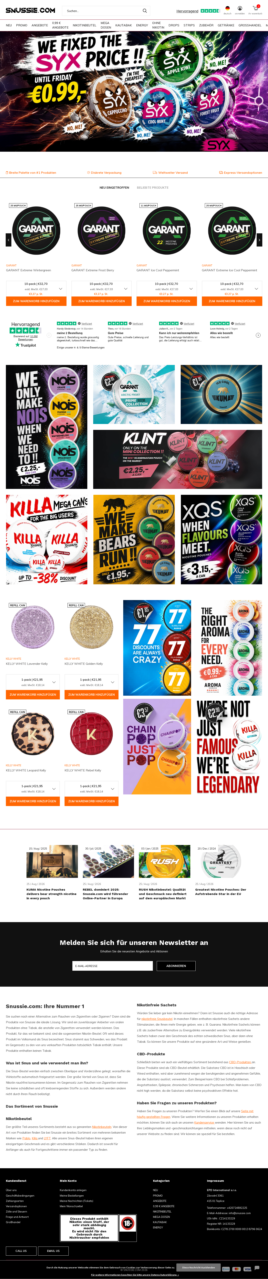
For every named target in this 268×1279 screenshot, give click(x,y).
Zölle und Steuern (16, 1211)
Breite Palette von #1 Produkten (32, 173)
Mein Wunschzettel (71, 1206)
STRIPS (189, 25)
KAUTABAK (123, 25)
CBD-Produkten (240, 1062)
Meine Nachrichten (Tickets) (76, 1200)
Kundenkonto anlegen (73, 1190)
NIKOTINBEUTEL (84, 25)
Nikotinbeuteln (101, 1127)
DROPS (174, 25)
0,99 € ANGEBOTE (60, 25)
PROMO (21, 25)
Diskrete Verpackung (106, 173)
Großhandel (13, 1222)
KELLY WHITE (13, 658)
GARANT (76, 265)
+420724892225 (237, 1207)
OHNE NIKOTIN (158, 25)
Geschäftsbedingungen (20, 1195)
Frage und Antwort (17, 1216)
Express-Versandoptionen (243, 173)
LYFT (47, 1138)
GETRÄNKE (226, 25)
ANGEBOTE (40, 25)
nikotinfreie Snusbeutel (156, 1019)
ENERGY (142, 25)
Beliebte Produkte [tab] (153, 187)
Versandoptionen (16, 1206)
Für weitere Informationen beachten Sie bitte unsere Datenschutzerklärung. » (135, 1274)
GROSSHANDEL (250, 25)
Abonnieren (176, 966)
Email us (53, 1250)
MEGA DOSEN (106, 25)
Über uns (11, 1190)
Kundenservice (204, 1122)
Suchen (144, 11)
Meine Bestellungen (72, 1195)
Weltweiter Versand (173, 173)
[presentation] (8, 240)
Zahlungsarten (15, 1200)
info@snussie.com (240, 1213)
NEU (9, 25)
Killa (35, 1138)
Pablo (26, 1138)
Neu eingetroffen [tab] (114, 187)
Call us (21, 1250)
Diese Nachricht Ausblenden (198, 1267)
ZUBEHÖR (206, 25)
